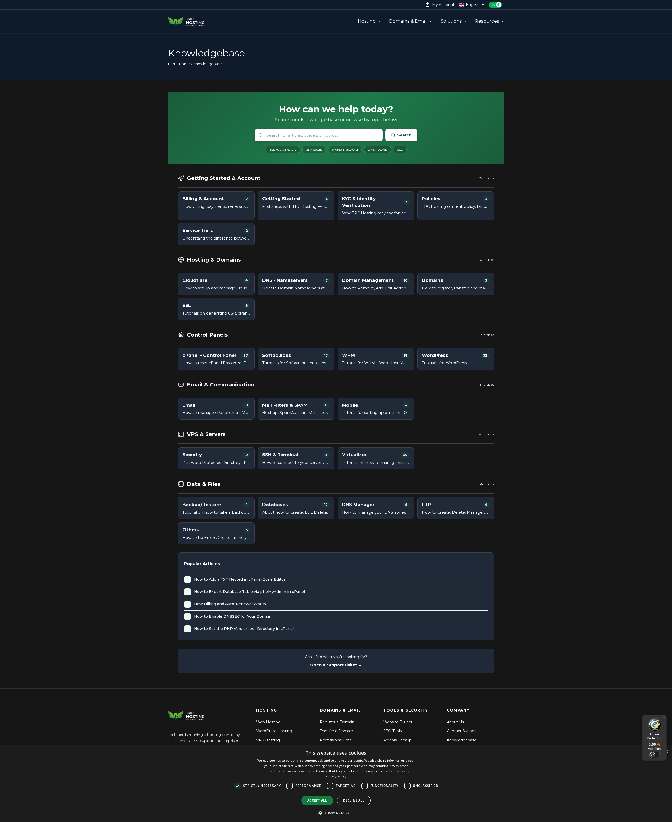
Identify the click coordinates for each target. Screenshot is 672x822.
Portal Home (179, 64)
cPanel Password (345, 149)
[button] (335, 812)
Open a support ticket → (336, 664)
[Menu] (663, 718)
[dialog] (336, 783)
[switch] (654, 755)
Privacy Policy (336, 776)
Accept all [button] (317, 800)
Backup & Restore (283, 149)
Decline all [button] (353, 800)
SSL (400, 149)
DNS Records (377, 149)
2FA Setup (314, 149)
